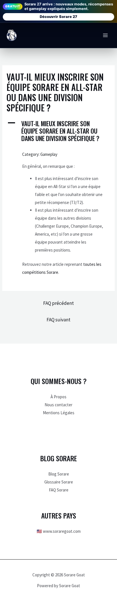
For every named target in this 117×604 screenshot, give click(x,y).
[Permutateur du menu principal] (105, 35)
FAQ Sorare (58, 490)
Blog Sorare (58, 474)
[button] (58, 131)
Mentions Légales (58, 412)
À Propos (58, 396)
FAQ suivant (58, 320)
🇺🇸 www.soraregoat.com (59, 531)
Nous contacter (58, 404)
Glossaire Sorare (58, 482)
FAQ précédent (58, 303)
